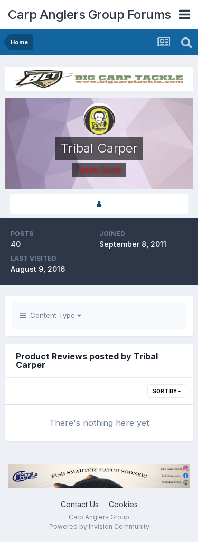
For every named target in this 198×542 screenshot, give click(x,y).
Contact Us (80, 504)
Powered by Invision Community (99, 526)
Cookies (123, 504)
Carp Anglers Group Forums (89, 14)
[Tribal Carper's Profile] (99, 204)
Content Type (51, 315)
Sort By (165, 391)
